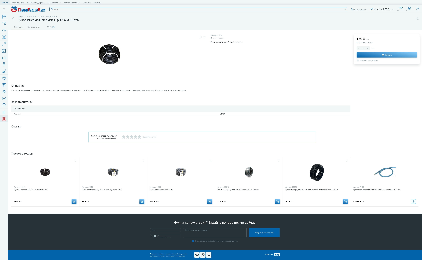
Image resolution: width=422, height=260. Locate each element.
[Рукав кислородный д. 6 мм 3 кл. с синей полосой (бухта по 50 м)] (316, 172)
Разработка (269, 254)
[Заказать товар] (413, 201)
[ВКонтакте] (197, 255)
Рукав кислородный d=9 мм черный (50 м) (31, 190)
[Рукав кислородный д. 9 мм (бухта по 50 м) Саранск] (249, 172)
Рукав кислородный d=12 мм (161, 190)
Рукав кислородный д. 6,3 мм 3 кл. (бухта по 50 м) (102, 190)
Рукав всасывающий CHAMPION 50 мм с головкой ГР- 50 (376, 190)
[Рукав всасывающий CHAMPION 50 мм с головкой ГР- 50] (384, 172)
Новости (86, 3)
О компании (53, 3)
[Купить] (74, 201)
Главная (5, 3)
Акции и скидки (17, 3)
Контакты (97, 3)
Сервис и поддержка (35, 3)
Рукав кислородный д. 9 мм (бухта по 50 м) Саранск (238, 190)
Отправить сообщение (264, 233)
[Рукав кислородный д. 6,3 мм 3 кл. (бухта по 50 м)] (113, 172)
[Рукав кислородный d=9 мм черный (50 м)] (45, 172)
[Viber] (208, 255)
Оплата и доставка (71, 3)
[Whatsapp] (203, 255)
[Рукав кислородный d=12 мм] (181, 172)
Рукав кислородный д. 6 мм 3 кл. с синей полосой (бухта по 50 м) (311, 190)
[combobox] (154, 236)
